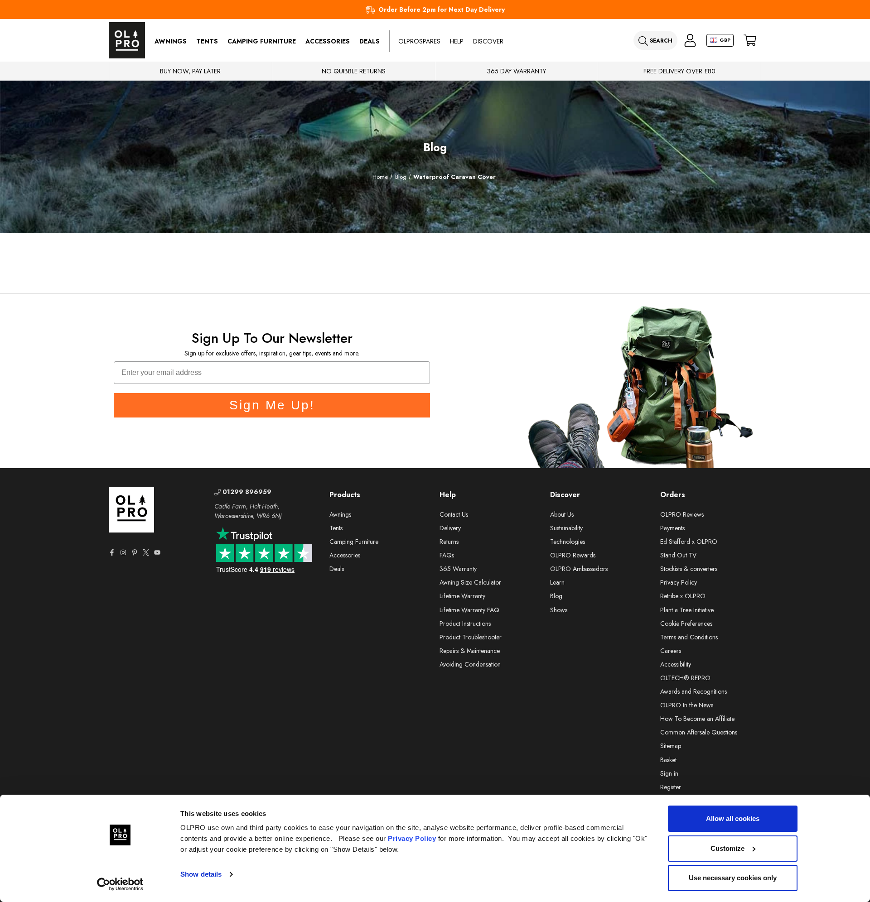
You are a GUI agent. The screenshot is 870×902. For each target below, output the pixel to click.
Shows (558, 609)
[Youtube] (157, 552)
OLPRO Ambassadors (579, 568)
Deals (369, 41)
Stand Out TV (678, 555)
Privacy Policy (412, 838)
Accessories (327, 41)
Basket (668, 759)
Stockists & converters (688, 568)
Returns (449, 541)
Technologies (567, 541)
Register (670, 787)
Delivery (450, 528)
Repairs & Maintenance (470, 650)
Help (457, 41)
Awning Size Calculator (470, 582)
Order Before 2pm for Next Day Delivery (441, 9)
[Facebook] (112, 552)
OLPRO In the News (686, 705)
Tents (207, 41)
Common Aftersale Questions (698, 732)
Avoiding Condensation (470, 664)
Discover (488, 41)
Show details (201, 874)
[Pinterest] (134, 552)
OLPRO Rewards (572, 555)
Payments (672, 528)
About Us (562, 514)
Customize (727, 848)
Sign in (669, 773)
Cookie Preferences (686, 623)
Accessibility (675, 664)
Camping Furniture (261, 41)
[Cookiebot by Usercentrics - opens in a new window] (120, 884)
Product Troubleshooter (471, 637)
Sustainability (566, 528)
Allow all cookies (732, 818)
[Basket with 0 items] (750, 40)
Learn (557, 582)
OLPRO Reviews (682, 514)
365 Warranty (458, 568)
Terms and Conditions (689, 637)
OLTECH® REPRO (685, 677)
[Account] (690, 40)
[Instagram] (123, 552)
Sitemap (670, 745)
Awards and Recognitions (693, 691)
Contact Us (454, 514)
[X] (146, 552)
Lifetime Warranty (462, 595)
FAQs (447, 555)
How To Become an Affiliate (697, 718)
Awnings (171, 41)
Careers (670, 650)
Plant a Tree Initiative (687, 609)
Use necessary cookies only (733, 878)
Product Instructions (465, 623)
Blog (556, 595)
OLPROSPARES (419, 41)
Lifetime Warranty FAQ (469, 609)
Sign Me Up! (272, 405)
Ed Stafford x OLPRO (688, 541)
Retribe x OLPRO (683, 595)
